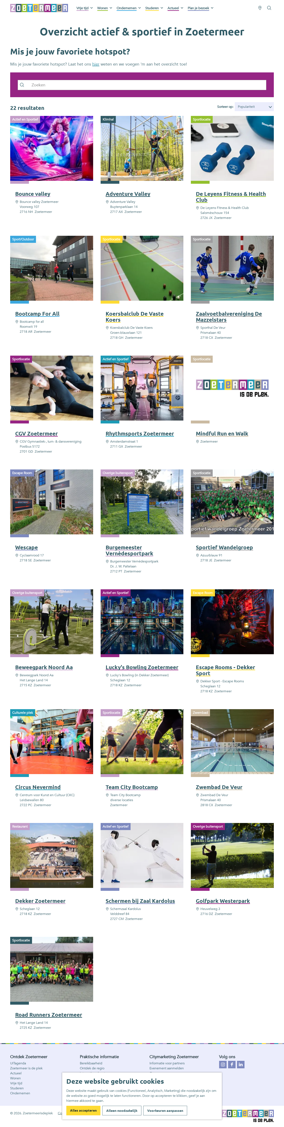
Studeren (17, 1088)
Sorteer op (225, 106)
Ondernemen (20, 1093)
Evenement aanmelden (166, 1068)
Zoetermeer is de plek (26, 1068)
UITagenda (18, 1063)
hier (95, 64)
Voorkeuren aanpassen (165, 1110)
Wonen (15, 1078)
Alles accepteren (83, 1110)
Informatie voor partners (167, 1063)
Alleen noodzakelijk (121, 1110)
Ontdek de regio (92, 1068)
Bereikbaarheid (91, 1063)
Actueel (16, 1073)
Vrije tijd (16, 1083)
